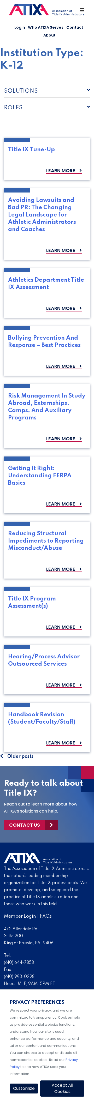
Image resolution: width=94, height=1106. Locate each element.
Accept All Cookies (62, 1088)
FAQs (46, 916)
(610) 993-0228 (19, 977)
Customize (24, 1088)
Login (19, 27)
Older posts (20, 756)
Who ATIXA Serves (45, 27)
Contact (74, 27)
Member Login (20, 916)
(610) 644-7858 (19, 963)
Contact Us (24, 825)
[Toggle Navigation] (82, 12)
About (49, 35)
